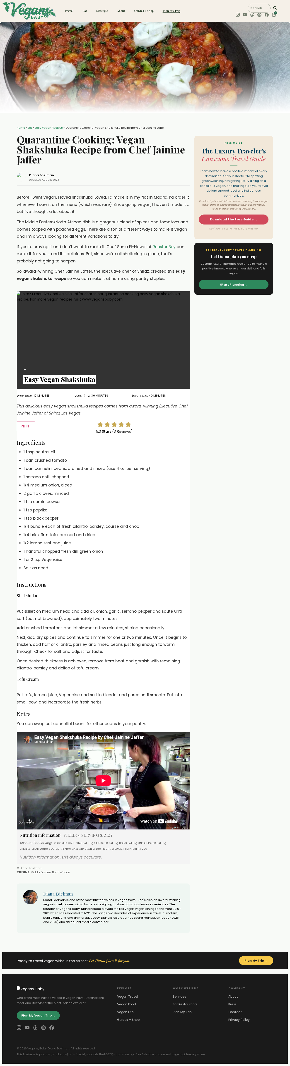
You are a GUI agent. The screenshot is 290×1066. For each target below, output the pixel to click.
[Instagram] (19, 1027)
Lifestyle (102, 11)
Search (275, 8)
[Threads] (35, 1027)
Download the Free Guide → (234, 219)
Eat (84, 11)
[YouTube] (27, 1027)
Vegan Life (125, 1012)
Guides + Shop (144, 11)
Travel (69, 11)
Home (21, 128)
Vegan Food (126, 1004)
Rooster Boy (164, 246)
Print (26, 426)
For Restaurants (185, 1004)
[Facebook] (51, 1027)
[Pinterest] (43, 1027)
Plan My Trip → (256, 960)
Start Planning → (234, 284)
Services (179, 996)
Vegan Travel (127, 996)
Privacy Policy (239, 1019)
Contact (235, 1012)
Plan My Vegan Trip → (38, 1015)
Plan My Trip (171, 11)
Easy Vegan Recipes (49, 128)
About (121, 11)
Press (232, 1004)
